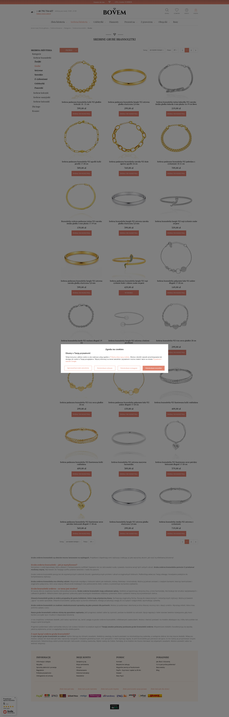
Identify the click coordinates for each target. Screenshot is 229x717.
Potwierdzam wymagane (128, 368)
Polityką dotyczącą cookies (119, 357)
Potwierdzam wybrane (104, 368)
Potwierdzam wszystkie (154, 368)
